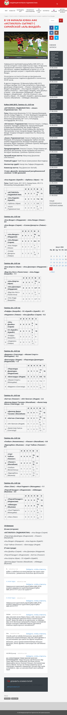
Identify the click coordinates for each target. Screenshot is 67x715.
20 (60, 262)
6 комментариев (42, 57)
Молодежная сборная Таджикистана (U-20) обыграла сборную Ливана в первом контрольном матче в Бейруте (56, 175)
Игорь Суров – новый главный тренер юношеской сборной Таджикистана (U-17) (56, 132)
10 (51, 259)
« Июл (52, 272)
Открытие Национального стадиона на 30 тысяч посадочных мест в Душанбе (55, 189)
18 (54, 262)
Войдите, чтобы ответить (36, 569)
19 (57, 262)
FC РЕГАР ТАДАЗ (10, 581)
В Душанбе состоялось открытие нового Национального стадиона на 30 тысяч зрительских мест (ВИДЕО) (55, 160)
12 (57, 259)
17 (51, 262)
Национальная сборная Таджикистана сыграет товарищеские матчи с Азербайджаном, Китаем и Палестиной (55, 59)
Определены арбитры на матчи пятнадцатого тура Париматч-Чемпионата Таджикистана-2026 (56, 118)
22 (66, 262)
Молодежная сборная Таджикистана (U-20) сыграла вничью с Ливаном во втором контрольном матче (56, 145)
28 (63, 266)
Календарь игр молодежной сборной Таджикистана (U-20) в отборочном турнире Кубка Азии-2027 (56, 90)
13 (60, 259)
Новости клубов (13, 16)
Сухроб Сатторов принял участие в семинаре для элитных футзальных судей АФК (55, 75)
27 (60, 266)
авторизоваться (13, 687)
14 (63, 259)
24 (51, 266)
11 (54, 259)
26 (57, 266)
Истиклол (7, 698)
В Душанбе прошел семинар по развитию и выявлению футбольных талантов (56, 104)
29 (66, 266)
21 (63, 262)
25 (54, 266)
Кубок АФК (14, 698)
